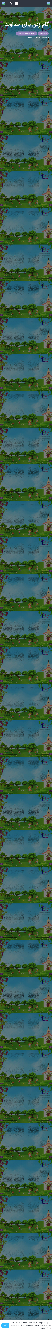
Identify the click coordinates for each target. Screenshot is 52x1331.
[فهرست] (17, 3)
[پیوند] (48, 3)
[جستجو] (11, 3)
